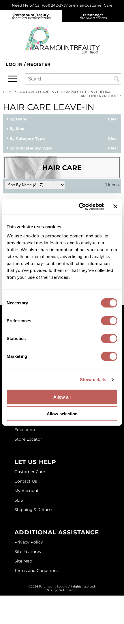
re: (93, 16)
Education (24, 429)
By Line (17, 129)
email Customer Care (92, 5)
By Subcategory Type (31, 148)
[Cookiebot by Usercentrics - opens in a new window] (79, 206)
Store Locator (28, 439)
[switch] (109, 320)
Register (39, 64)
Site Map (23, 561)
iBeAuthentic (67, 590)
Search (116, 79)
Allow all (62, 396)
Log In (15, 64)
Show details (93, 379)
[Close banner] (115, 206)
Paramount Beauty (31, 16)
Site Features (27, 551)
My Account (26, 490)
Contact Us (25, 481)
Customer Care (29, 471)
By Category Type (27, 139)
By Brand (19, 119)
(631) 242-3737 (55, 5)
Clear (113, 119)
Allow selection (62, 413)
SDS (18, 500)
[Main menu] (12, 79)
